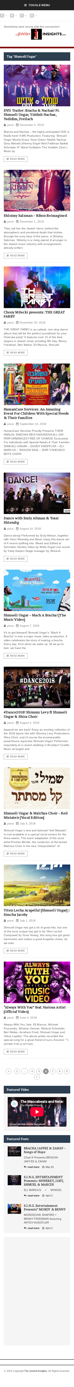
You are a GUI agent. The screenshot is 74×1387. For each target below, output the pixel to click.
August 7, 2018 (29, 625)
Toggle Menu (39, 5)
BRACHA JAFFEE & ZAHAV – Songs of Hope (45, 1150)
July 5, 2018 (28, 823)
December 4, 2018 (32, 124)
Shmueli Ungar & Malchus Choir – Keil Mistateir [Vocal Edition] (36, 815)
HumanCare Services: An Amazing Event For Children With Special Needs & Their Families (36, 413)
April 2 (49, 1228)
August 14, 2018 (30, 528)
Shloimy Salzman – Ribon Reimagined (35, 215)
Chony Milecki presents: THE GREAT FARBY (34, 314)
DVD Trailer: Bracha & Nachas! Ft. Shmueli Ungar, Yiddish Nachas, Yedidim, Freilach (32, 114)
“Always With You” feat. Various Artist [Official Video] (35, 1009)
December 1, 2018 (32, 221)
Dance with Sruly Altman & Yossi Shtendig (31, 520)
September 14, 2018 (33, 423)
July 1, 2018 (28, 920)
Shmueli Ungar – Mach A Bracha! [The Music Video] (35, 617)
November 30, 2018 (32, 322)
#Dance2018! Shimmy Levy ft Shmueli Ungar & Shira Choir (35, 714)
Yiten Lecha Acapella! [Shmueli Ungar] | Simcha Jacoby (37, 912)
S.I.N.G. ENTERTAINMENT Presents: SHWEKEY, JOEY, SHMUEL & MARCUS (44, 1181)
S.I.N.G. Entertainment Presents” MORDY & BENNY (45, 1207)
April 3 (49, 1195)
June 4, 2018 (28, 1017)
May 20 (50, 1167)
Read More (17, 159)
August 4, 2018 (29, 722)
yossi (10, 124)
